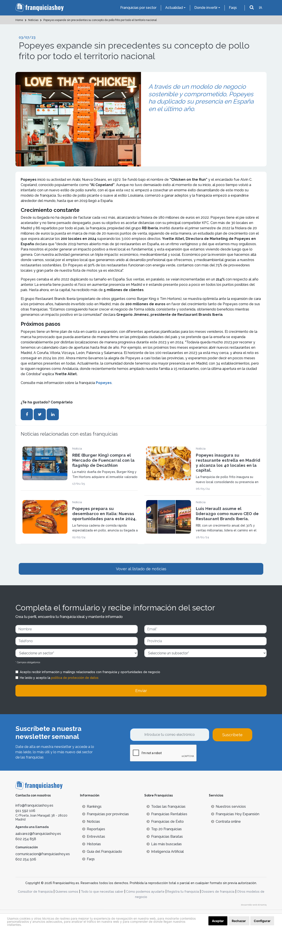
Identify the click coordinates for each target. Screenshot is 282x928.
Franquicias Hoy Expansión (237, 814)
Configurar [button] (262, 921)
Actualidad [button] (174, 8)
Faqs (233, 8)
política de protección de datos (74, 678)
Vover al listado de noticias (141, 569)
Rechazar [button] (239, 921)
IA (260, 8)
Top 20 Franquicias (166, 829)
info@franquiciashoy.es (34, 805)
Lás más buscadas (166, 844)
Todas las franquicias (168, 806)
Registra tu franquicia (183, 891)
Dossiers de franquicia (218, 891)
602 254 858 (25, 839)
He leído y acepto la (59, 678)
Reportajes (96, 829)
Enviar (141, 690)
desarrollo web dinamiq (254, 905)
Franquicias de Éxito (167, 821)
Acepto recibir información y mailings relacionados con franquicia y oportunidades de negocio (90, 672)
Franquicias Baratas (167, 836)
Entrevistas (96, 836)
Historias (94, 844)
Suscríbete (232, 734)
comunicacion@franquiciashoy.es (42, 854)
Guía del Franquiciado (104, 851)
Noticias (93, 821)
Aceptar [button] (218, 921)
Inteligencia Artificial (167, 851)
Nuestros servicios (231, 806)
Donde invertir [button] (205, 8)
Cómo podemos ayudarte (145, 891)
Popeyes (104, 383)
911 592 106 (25, 811)
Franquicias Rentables (169, 814)
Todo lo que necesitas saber (102, 891)
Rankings (94, 806)
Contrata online (228, 821)
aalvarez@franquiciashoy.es (38, 834)
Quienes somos (66, 891)
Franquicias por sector (138, 8)
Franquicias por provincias (108, 814)
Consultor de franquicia (35, 891)
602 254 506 (25, 859)
